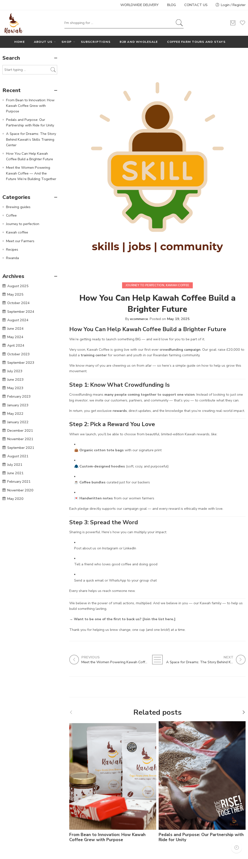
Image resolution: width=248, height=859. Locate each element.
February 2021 (19, 481)
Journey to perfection (145, 285)
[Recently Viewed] (236, 847)
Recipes (12, 249)
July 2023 (15, 371)
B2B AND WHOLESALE (139, 42)
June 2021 (15, 473)
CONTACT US (196, 4)
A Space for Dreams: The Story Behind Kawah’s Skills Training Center (31, 139)
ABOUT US (43, 42)
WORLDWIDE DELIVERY (139, 4)
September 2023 (20, 362)
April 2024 (15, 345)
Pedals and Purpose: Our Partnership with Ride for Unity (201, 837)
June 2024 (15, 328)
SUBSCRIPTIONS (95, 42)
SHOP (67, 42)
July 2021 (15, 464)
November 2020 (20, 490)
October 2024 (18, 302)
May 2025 (15, 294)
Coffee (11, 215)
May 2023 (15, 388)
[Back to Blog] (157, 659)
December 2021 (20, 430)
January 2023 (18, 405)
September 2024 (20, 311)
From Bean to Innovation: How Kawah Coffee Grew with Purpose (107, 837)
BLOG (171, 4)
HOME (19, 42)
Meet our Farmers (20, 241)
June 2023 (15, 379)
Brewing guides (18, 206)
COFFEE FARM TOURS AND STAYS (196, 42)
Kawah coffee (177, 285)
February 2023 (19, 396)
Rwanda (12, 257)
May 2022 (15, 413)
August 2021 (18, 456)
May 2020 (15, 498)
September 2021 (20, 447)
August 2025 (18, 286)
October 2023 (18, 354)
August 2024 (18, 320)
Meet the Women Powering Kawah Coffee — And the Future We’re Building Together (31, 173)
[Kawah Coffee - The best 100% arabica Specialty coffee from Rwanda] (13, 23)
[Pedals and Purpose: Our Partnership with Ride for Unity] (202, 775)
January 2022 (18, 422)
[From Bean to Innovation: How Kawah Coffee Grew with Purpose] (112, 775)
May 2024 (15, 337)
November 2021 (20, 439)
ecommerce (139, 318)
